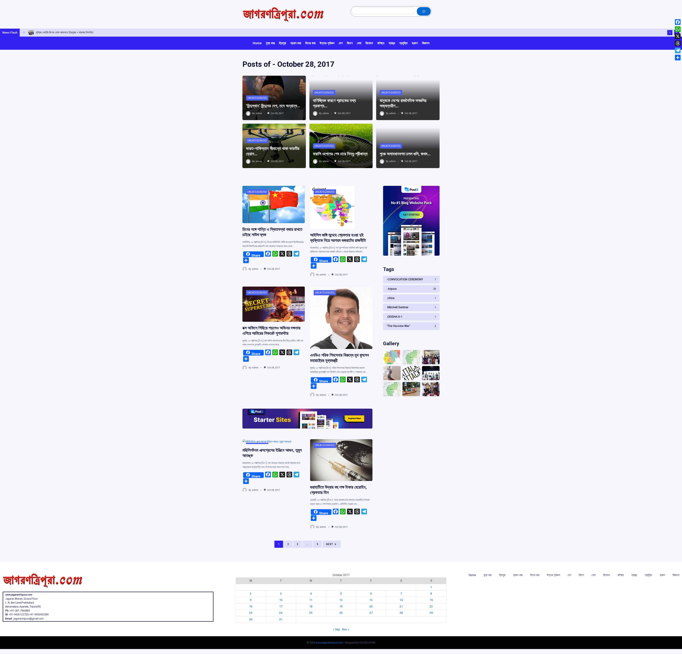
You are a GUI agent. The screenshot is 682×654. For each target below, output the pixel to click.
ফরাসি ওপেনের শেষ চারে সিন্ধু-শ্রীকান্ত (340, 153)
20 (371, 606)
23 (250, 613)
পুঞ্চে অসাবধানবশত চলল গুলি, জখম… (405, 153)
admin (259, 113)
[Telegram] (677, 50)
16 (250, 606)
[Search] (424, 11)
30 (250, 619)
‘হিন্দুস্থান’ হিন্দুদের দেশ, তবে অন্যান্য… (273, 105)
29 (431, 613)
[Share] (677, 57)
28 (401, 613)
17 (280, 606)
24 (280, 613)
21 (401, 606)
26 (341, 613)
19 (341, 606)
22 (431, 606)
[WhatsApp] (677, 29)
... (307, 544)
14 (401, 600)
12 (341, 600)
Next (329, 544)
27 (371, 613)
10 (280, 600)
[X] (677, 36)
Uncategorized (257, 97)
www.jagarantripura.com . (330, 642)
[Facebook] (677, 22)
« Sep (336, 629)
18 (310, 606)
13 (371, 600)
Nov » (345, 629)
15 (431, 600)
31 (280, 619)
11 (310, 600)
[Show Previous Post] (669, 32)
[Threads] (677, 43)
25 (310, 613)
